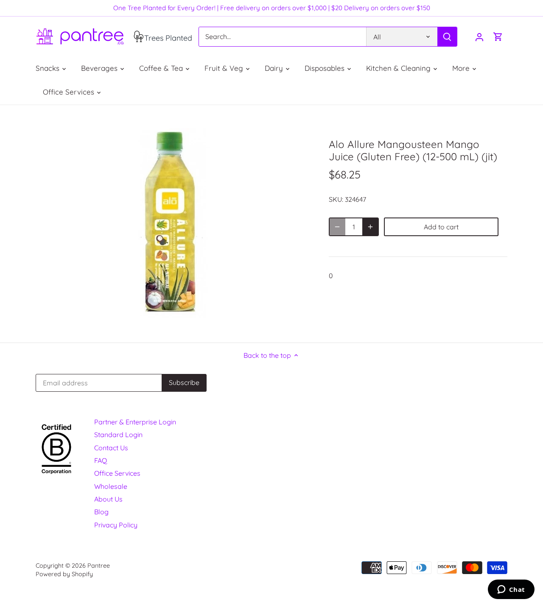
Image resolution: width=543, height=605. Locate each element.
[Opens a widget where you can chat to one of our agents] (511, 590)
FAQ (100, 460)
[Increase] (370, 227)
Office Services (117, 473)
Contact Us (111, 447)
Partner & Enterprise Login (135, 422)
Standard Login (118, 434)
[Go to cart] (498, 36)
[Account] (479, 36)
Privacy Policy (115, 525)
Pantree (98, 565)
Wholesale (110, 486)
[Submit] (447, 36)
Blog (101, 511)
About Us (108, 499)
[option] (172, 223)
